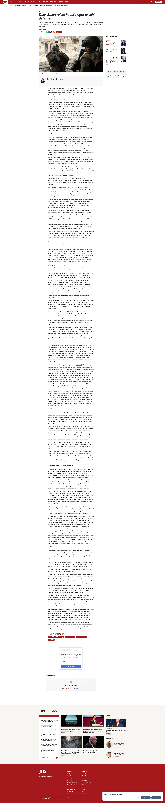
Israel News (63, 749)
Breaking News (45, 716)
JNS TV (38, 1)
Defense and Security (81, 637)
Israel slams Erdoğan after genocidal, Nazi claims (90, 751)
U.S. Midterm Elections (33, 5)
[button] (44, 32)
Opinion (33, 1)
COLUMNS (109, 738)
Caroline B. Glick (43, 29)
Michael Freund (117, 747)
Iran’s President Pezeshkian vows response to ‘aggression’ (48, 726)
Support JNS (158, 1)
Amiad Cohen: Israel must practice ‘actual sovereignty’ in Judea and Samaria (116, 732)
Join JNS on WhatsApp (117, 75)
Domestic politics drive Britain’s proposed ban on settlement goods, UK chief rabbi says (93, 731)
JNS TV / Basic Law (109, 728)
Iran (62, 5)
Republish (59, 32)
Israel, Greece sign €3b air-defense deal (49, 735)
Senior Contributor (109, 48)
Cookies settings (135, 797)
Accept (145, 797)
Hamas (50, 637)
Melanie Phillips (109, 51)
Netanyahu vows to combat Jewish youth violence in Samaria (48, 730)
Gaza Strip (60, 637)
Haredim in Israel (57, 5)
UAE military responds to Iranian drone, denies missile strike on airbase (48, 750)
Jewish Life (45, 1)
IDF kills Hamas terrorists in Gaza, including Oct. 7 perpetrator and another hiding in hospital (71, 752)
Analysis (27, 1)
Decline (156, 797)
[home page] (5, 2)
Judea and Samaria (49, 5)
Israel (11, 1)
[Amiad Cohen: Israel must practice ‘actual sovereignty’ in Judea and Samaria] (116, 723)
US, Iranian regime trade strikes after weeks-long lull (70, 730)
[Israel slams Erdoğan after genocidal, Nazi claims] (93, 742)
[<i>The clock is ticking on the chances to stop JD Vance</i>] (123, 43)
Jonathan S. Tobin (109, 44)
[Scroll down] (57, 758)
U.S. (16, 1)
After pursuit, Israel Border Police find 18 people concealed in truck (49, 721)
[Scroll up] (54, 758)
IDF (55, 637)
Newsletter (144, 2)
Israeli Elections (25, 5)
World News (85, 728)
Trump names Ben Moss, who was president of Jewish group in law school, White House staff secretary (112, 60)
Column (46, 11)
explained (79, 365)
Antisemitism (53, 1)
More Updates (43, 757)
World (20, 1)
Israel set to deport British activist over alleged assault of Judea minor (48, 740)
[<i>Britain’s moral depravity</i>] (123, 51)
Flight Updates (42, 5)
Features (61, 1)
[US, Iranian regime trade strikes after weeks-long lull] (71, 721)
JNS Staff (107, 64)
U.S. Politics (51, 639)
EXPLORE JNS (48, 711)
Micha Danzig (116, 756)
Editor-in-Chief (66, 5)
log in (67, 688)
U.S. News (107, 56)
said (71, 555)
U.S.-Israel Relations (70, 637)
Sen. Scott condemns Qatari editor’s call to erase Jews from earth (49, 745)
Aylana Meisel (109, 734)
